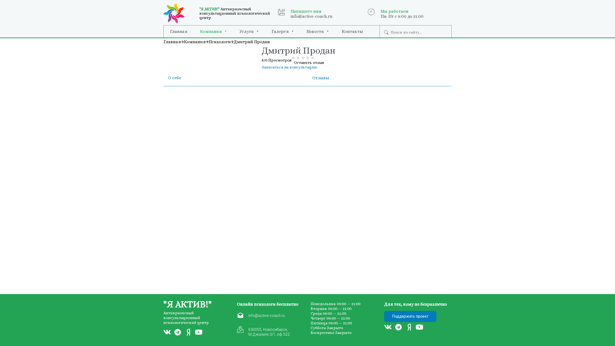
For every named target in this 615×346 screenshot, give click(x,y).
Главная (178, 31)
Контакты (352, 31)
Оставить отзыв (309, 62)
